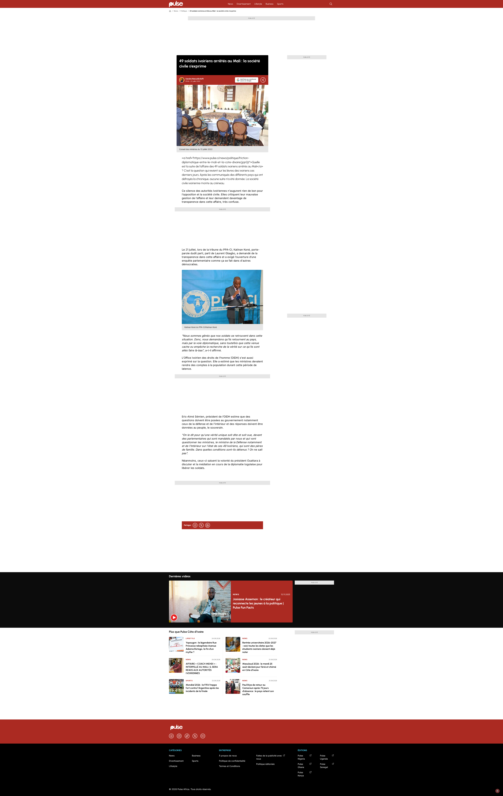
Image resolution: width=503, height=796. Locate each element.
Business (269, 4)
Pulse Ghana (301, 765)
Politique (184, 11)
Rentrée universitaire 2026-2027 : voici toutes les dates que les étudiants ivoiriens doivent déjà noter (259, 647)
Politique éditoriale (265, 764)
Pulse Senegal (324, 765)
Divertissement (244, 4)
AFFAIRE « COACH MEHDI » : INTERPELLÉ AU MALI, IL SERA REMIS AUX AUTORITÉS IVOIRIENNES (202, 668)
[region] (251, 625)
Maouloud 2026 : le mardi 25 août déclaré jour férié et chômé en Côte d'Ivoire (259, 667)
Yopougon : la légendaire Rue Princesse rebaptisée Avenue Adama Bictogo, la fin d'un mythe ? (201, 647)
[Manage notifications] (497, 791)
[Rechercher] (331, 4)
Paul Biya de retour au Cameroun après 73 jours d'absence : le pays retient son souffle (258, 689)
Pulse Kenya (301, 774)
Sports (280, 4)
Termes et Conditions (229, 766)
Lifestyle (258, 4)
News (230, 4)
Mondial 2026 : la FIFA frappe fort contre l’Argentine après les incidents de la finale (202, 688)
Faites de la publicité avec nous (269, 757)
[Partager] (263, 80)
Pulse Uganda (324, 757)
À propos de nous (228, 755)
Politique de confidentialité (232, 761)
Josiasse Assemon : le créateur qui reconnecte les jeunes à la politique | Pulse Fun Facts (258, 603)
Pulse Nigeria (301, 757)
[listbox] (251, 625)
